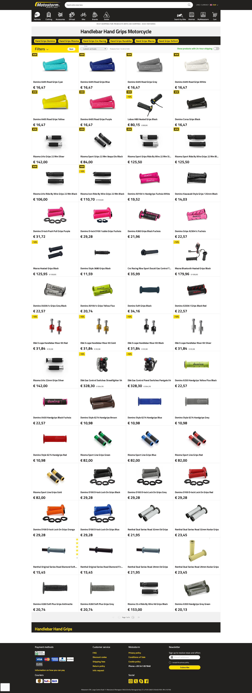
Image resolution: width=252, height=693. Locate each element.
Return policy (99, 666)
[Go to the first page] (113, 617)
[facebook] (146, 681)
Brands (95, 19)
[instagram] (130, 681)
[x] (136, 681)
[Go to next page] (133, 617)
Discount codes (100, 657)
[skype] (141, 681)
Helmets (37, 19)
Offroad (72, 19)
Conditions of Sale (136, 657)
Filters (40, 49)
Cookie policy (134, 661)
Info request (98, 670)
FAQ (94, 652)
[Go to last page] (138, 617)
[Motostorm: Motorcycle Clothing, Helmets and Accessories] (48, 5)
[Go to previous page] (119, 617)
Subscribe (184, 667)
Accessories (60, 19)
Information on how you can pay (50, 670)
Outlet (106, 19)
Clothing (49, 19)
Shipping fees (99, 661)
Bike (83, 19)
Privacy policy (134, 652)
